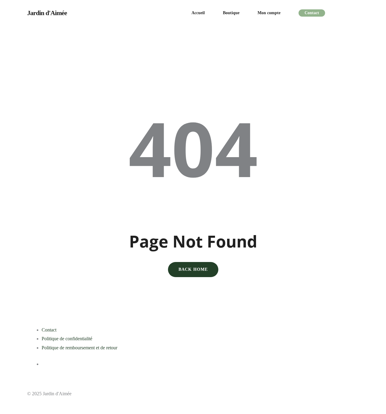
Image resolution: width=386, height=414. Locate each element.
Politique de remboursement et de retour (79, 347)
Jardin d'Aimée (47, 13)
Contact (49, 329)
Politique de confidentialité (67, 338)
